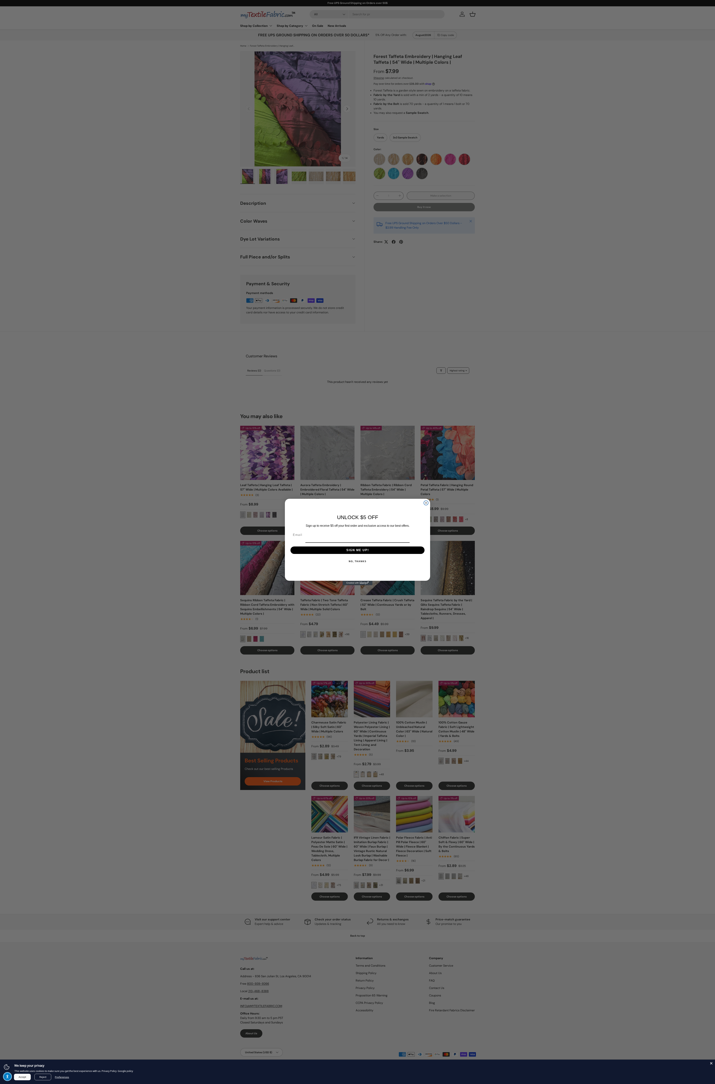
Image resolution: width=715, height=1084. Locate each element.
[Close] (711, 1063)
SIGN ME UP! (357, 550)
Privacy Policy (109, 1071)
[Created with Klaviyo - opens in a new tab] (357, 583)
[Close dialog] (426, 503)
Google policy (125, 1071)
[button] (7, 1076)
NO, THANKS (357, 561)
